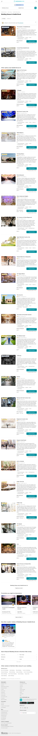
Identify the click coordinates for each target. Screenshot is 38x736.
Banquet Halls (27, 673)
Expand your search (19, 588)
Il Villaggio (19, 90)
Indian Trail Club (20, 481)
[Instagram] (27, 708)
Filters (4, 18)
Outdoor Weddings (11, 675)
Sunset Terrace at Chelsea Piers (24, 563)
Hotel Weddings (12, 670)
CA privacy (3, 698)
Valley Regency (20, 132)
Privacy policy (3, 695)
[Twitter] (23, 708)
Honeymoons (3, 719)
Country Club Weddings (26, 670)
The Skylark (19, 524)
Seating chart (22, 690)
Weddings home (3, 683)
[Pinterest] (25, 708)
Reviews (2, 704)
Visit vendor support (4, 727)
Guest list (21, 686)
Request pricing (31, 41)
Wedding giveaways (4, 713)
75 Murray (19, 355)
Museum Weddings (4, 673)
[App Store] (23, 703)
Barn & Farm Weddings (4, 670)
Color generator (3, 716)
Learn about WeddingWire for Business (7, 726)
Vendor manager (22, 689)
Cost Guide (21, 693)
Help (20, 695)
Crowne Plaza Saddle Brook (23, 48)
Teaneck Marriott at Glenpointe (24, 256)
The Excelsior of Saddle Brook (23, 26)
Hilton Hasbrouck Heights (22, 196)
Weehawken (3, 656)
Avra (18, 544)
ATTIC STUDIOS (20, 461)
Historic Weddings (21, 673)
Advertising (3, 692)
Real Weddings (3, 718)
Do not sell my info (4, 696)
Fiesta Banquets (20, 175)
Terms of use (3, 693)
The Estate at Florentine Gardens (24, 314)
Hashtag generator (4, 712)
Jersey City (3, 654)
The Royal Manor (20, 154)
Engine (21, 692)
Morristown (21, 656)
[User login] (36, 1)
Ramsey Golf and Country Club (23, 397)
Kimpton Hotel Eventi (21, 440)
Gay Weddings (3, 707)
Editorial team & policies (5, 686)
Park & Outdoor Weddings (12, 673)
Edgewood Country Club (22, 419)
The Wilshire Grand (21, 335)
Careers (2, 689)
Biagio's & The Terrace (21, 70)
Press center (3, 690)
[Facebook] (21, 708)
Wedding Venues (4, 668)
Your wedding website (23, 683)
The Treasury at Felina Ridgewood (24, 217)
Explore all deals (18, 617)
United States (24, 712)
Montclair (2, 659)
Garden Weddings (4, 675)
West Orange (22, 654)
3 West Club (19, 502)
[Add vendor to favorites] (14, 28)
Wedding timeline (4, 715)
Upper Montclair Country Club (23, 237)
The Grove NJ (20, 295)
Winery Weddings (18, 670)
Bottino (18, 376)
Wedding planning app (4, 710)
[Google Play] (30, 703)
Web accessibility (4, 699)
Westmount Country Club (22, 111)
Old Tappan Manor (21, 273)
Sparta (21, 659)
